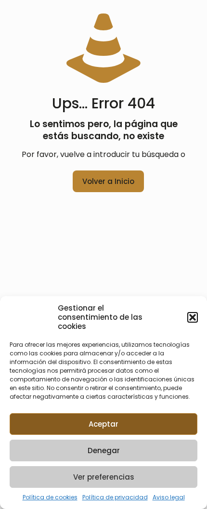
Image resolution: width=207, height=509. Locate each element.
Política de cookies (50, 497)
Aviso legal (169, 497)
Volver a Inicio (108, 181)
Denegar (104, 450)
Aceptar (103, 424)
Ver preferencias (103, 477)
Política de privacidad (115, 497)
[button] (192, 317)
